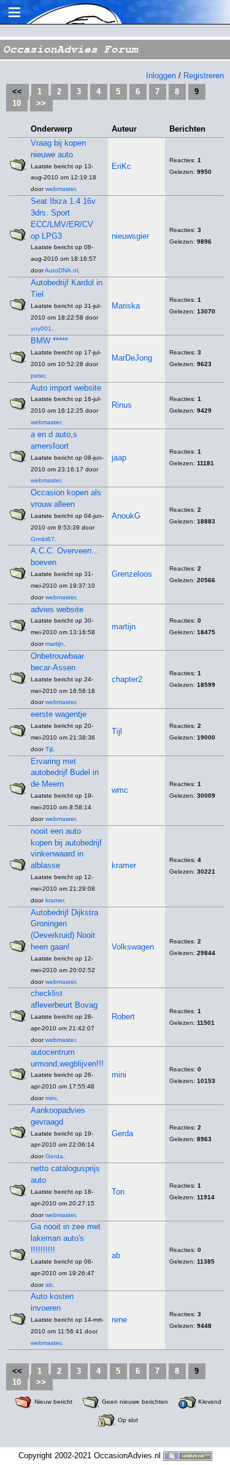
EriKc (121, 166)
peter (38, 375)
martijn (54, 643)
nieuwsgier (130, 236)
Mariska (126, 305)
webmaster (60, 188)
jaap (119, 457)
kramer (54, 900)
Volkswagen (133, 946)
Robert (123, 1016)
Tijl (49, 749)
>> (41, 103)
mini (50, 1098)
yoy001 (41, 328)
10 (16, 103)
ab (49, 1284)
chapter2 (127, 679)
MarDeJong (132, 357)
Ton (118, 1191)
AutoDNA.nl (61, 270)
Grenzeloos (132, 574)
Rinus (122, 405)
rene (119, 1319)
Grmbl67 (43, 539)
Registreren (203, 75)
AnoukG (126, 515)
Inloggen (161, 75)
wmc (120, 790)
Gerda (54, 1156)
